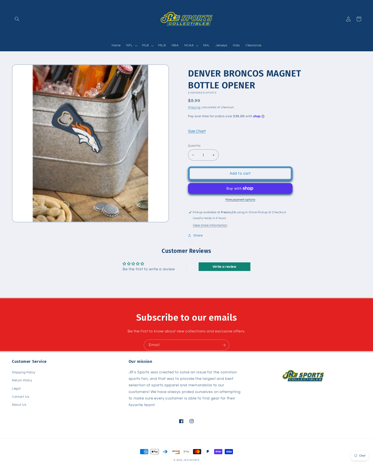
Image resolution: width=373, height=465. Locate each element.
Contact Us (20, 396)
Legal (16, 388)
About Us (19, 404)
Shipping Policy (23, 372)
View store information (210, 225)
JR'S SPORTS (191, 460)
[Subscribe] (224, 345)
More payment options (240, 199)
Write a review (224, 266)
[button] (17, 19)
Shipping (194, 107)
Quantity (194, 145)
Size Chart (197, 131)
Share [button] (197, 235)
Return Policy (22, 380)
